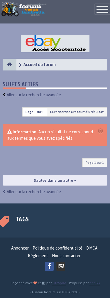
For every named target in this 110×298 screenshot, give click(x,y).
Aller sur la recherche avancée (34, 94)
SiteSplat (59, 282)
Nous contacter (66, 255)
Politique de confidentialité (57, 248)
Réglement (38, 255)
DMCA (91, 248)
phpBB (94, 282)
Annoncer (20, 248)
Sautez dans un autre (54, 180)
